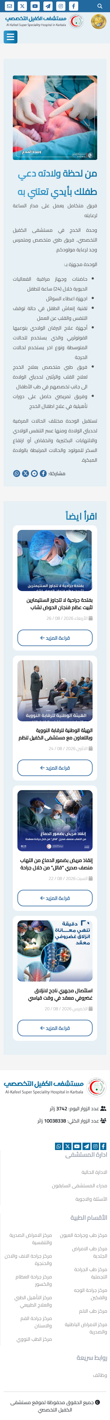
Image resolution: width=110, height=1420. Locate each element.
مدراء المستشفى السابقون (79, 1185)
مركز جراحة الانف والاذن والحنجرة (28, 1259)
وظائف (100, 1375)
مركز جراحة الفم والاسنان (36, 1322)
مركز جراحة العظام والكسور (34, 1280)
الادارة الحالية (94, 1172)
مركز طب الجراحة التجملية (90, 1273)
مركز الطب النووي (34, 1339)
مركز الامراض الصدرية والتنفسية (30, 1238)
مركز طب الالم (93, 1310)
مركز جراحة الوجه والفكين (90, 1293)
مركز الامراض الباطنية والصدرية (86, 1328)
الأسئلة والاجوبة (91, 1199)
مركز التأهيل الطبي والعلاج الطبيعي (33, 1301)
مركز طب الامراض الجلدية (89, 1252)
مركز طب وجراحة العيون (83, 1235)
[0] (100, 6)
